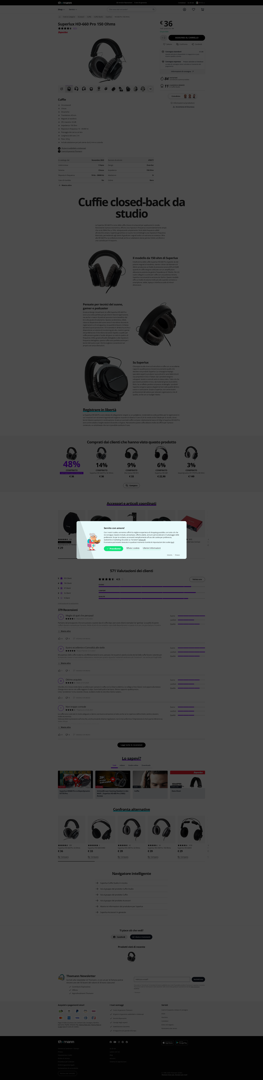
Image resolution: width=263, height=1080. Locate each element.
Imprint (169, 555)
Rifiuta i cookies (133, 548)
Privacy (177, 555)
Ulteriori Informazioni (152, 548)
